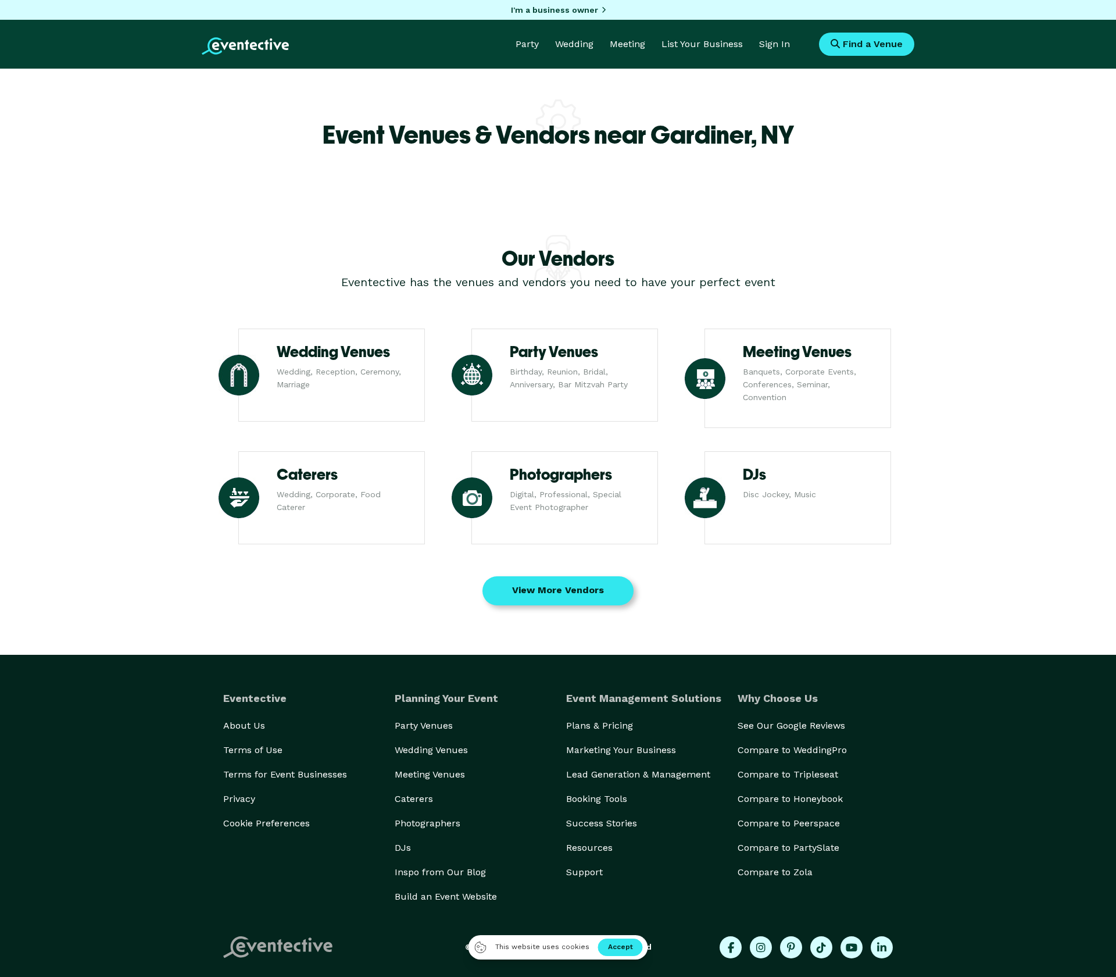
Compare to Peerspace (789, 823)
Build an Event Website (446, 896)
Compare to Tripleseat (788, 774)
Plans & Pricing (599, 725)
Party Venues (424, 725)
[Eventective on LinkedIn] (882, 947)
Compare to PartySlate (788, 847)
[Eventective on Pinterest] (791, 947)
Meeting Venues (430, 774)
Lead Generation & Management (638, 774)
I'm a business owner (554, 10)
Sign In (774, 43)
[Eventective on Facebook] (731, 947)
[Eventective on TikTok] (821, 947)
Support (584, 872)
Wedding (574, 43)
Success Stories (601, 823)
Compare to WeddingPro (792, 749)
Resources (589, 847)
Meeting (627, 43)
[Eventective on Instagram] (761, 947)
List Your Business (702, 43)
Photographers (427, 823)
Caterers (414, 798)
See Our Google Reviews (791, 725)
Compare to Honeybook (790, 798)
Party (527, 43)
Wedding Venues (431, 749)
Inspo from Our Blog (440, 872)
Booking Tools (596, 798)
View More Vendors (558, 590)
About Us (244, 725)
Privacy (239, 798)
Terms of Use (252, 749)
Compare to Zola (775, 872)
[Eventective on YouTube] (851, 947)
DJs (403, 847)
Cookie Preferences (266, 823)
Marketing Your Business (621, 749)
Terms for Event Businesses (285, 774)
